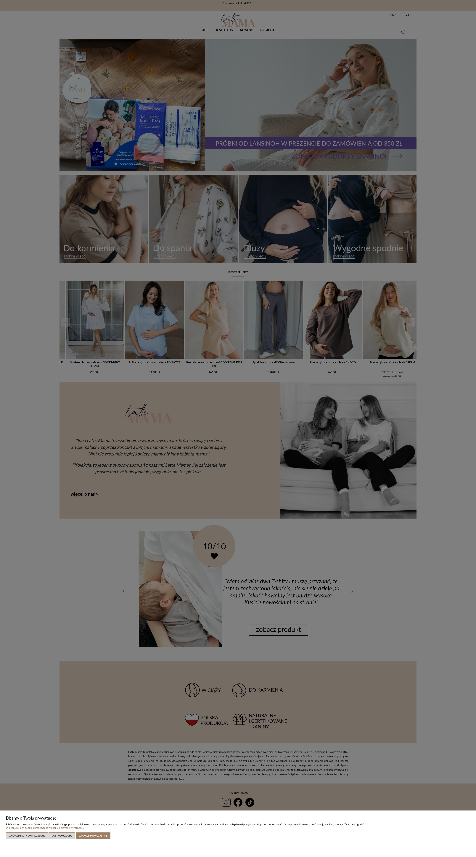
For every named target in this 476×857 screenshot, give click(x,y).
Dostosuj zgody (62, 835)
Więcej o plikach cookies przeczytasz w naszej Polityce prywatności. (45, 827)
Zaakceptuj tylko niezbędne (27, 835)
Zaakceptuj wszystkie (93, 835)
